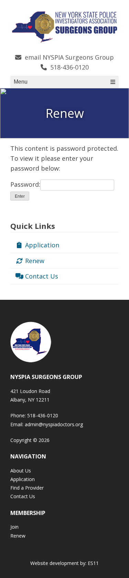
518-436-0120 (69, 67)
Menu (21, 82)
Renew (33, 261)
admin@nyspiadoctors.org (54, 424)
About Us (20, 470)
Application (41, 245)
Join (14, 527)
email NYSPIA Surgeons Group (68, 57)
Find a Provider (27, 487)
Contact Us (40, 276)
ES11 (93, 563)
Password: (25, 184)
